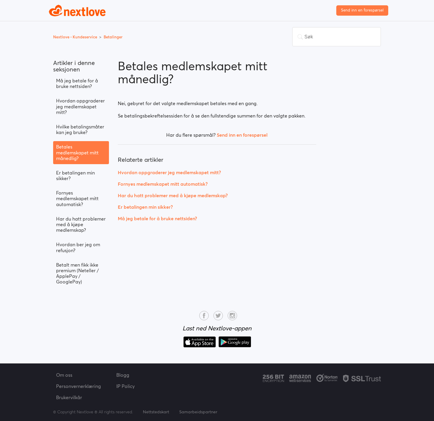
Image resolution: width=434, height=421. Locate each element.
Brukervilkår (69, 397)
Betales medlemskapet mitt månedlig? (77, 152)
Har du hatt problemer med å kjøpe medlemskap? (81, 224)
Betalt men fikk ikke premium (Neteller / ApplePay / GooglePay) (77, 273)
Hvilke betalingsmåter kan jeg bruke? (80, 129)
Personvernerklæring (78, 386)
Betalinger (113, 37)
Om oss (64, 375)
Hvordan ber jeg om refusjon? (78, 247)
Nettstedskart (156, 412)
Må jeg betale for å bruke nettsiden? (77, 83)
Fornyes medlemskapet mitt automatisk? (77, 198)
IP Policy (125, 386)
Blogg (122, 375)
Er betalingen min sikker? (75, 175)
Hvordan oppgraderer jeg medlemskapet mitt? (80, 106)
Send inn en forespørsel (362, 10)
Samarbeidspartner (198, 412)
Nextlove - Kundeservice (75, 37)
